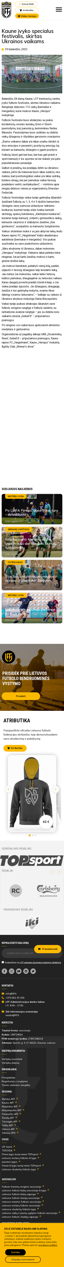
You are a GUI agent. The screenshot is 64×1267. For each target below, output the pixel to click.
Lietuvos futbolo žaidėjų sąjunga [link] (20, 1216)
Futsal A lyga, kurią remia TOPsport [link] (21, 1165)
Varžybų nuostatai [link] (12, 1059)
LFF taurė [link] (7, 1146)
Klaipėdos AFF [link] (10, 1106)
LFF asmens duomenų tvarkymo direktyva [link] (40, 962)
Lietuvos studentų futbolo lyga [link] (19, 1169)
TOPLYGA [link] (7, 1150)
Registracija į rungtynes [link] (15, 1081)
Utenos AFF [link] (8, 1129)
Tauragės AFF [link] (9, 1121)
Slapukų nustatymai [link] (22, 1259)
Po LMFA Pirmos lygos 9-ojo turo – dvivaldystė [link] (31, 512)
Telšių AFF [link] (7, 1125)
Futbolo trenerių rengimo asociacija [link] (21, 1186)
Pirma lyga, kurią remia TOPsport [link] (20, 1154)
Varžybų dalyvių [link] (10, 1062)
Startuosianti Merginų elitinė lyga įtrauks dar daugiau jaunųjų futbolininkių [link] (30, 543)
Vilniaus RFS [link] (9, 1132)
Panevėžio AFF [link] (10, 1114)
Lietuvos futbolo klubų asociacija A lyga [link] (24, 1190)
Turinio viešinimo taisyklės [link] (16, 1085)
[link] (6, 10)
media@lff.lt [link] (12, 1015)
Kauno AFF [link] (8, 1102)
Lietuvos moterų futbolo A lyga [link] (19, 1158)
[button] (52, 872)
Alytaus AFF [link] (8, 1099)
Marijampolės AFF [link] (11, 1110)
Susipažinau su (33, 962)
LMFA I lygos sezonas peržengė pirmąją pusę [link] (30, 611)
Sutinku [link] (15, 1252)
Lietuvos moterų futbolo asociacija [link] (21, 1205)
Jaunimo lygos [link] (9, 1161)
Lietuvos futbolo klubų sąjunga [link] (19, 1194)
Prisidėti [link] (21, 696)
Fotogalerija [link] (8, 1077)
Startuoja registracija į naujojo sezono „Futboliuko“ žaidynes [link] (29, 578)
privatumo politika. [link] (48, 1245)
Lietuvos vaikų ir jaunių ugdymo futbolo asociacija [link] (29, 1213)
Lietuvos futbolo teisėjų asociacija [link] (21, 1198)
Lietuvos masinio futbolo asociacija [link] (21, 1201)
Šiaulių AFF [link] (8, 1117)
